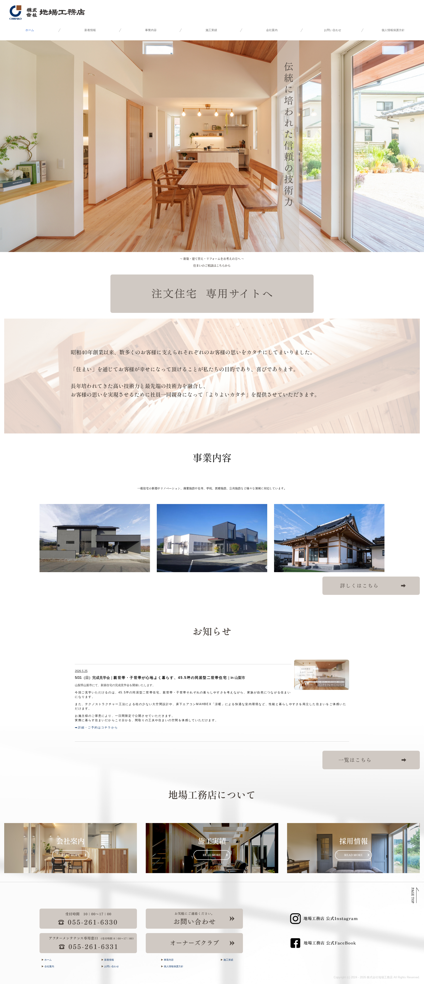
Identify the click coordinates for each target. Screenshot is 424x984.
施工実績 (211, 30)
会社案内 (272, 30)
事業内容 (151, 30)
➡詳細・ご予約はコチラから (96, 727)
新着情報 (90, 30)
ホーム (29, 30)
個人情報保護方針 (393, 30)
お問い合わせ (332, 30)
